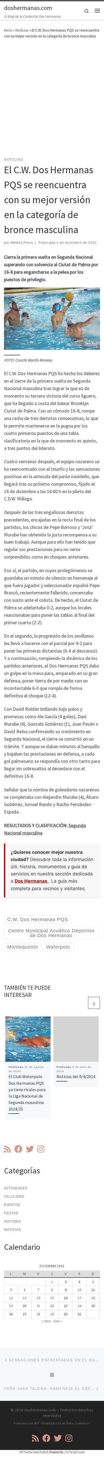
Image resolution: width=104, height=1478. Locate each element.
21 (38, 1305)
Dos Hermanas (32, 881)
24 (79, 1305)
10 (79, 1289)
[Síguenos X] (30, 1149)
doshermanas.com (40, 1410)
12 (11, 1297)
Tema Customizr (78, 1423)
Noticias (22, 30)
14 (38, 1297)
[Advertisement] (52, 101)
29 (52, 1314)
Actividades (15, 1188)
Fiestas (11, 1212)
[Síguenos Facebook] (18, 1149)
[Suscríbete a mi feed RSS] (7, 1149)
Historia (12, 1221)
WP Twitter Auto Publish (34, 1452)
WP (36, 1423)
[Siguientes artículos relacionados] (94, 1003)
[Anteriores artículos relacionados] (81, 1003)
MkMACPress (22, 243)
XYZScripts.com (75, 1452)
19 (11, 1305)
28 (38, 1314)
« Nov (46, 1321)
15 (52, 1297)
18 (93, 1297)
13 (24, 1297)
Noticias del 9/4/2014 (76, 1076)
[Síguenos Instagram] (40, 1149)
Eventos (12, 1204)
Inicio (8, 30)
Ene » (58, 1321)
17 (79, 1297)
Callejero (14, 1196)
